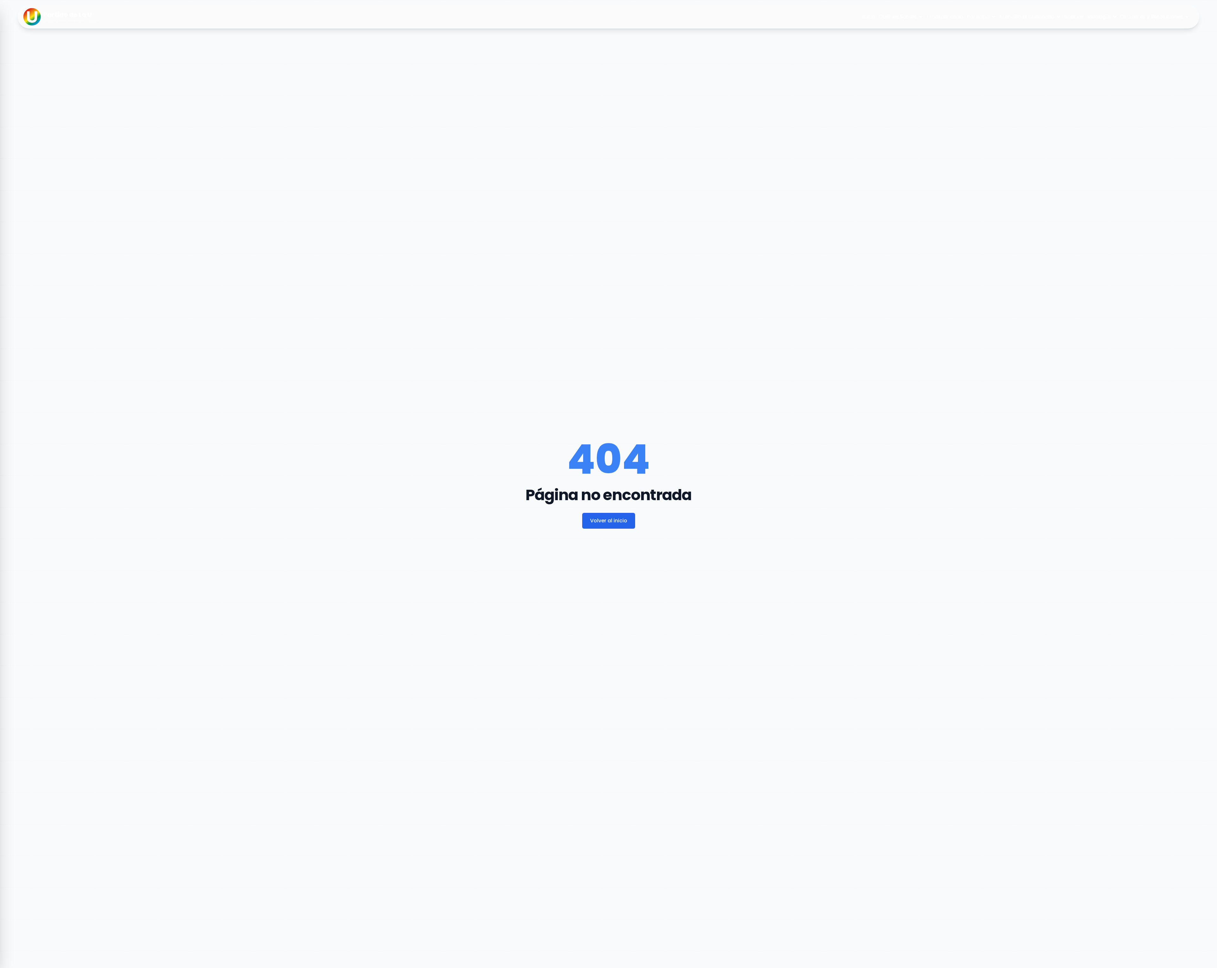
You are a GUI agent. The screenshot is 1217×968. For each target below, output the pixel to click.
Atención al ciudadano (1026, 16)
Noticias (1074, 16)
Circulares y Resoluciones (1151, 16)
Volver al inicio (608, 520)
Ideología (1099, 16)
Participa (978, 16)
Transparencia (944, 16)
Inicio (868, 16)
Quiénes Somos (898, 16)
